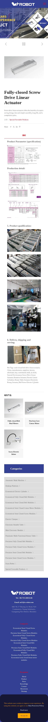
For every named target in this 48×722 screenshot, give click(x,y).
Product (24, 679)
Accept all (24, 716)
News (24, 681)
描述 (24, 135)
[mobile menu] (44, 4)
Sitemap (24, 691)
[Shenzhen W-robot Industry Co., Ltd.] (24, 4)
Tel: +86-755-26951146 (24, 598)
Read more (24, 710)
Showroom (24, 689)
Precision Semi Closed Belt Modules (24, 648)
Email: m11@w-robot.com (24, 602)
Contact (24, 686)
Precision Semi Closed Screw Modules (24, 633)
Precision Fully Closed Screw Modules (24, 640)
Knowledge (24, 684)
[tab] (24, 135)
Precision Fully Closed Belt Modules (24, 655)
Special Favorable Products (19, 120)
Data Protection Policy (36, 706)
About (24, 676)
